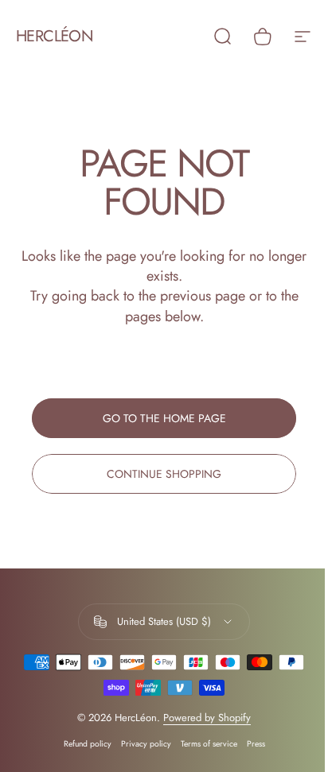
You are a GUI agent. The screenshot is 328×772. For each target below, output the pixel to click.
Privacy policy (146, 744)
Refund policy (87, 744)
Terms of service (209, 744)
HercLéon (54, 36)
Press (256, 744)
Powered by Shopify (207, 717)
